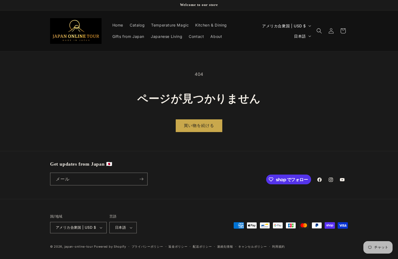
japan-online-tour (78, 246)
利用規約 (278, 246)
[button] (319, 31)
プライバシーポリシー (147, 246)
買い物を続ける (199, 125)
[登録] (141, 179)
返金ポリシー (177, 246)
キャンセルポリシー (252, 246)
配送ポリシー (202, 246)
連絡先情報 (225, 246)
